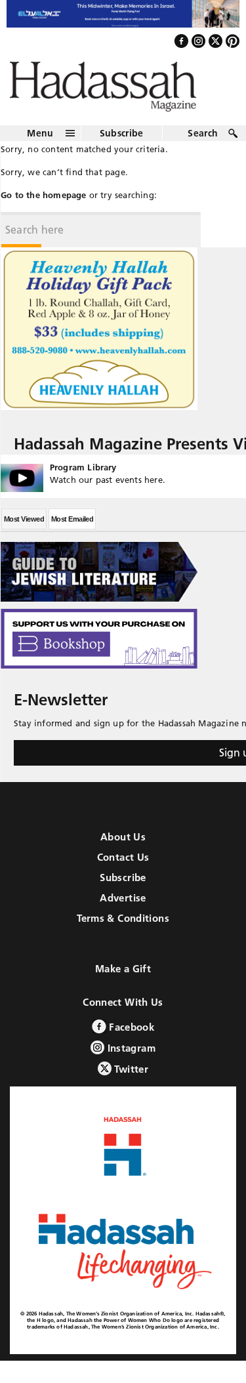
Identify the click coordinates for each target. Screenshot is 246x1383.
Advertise (123, 909)
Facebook (130, 1038)
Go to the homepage (44, 205)
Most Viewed (24, 530)
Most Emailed (72, 530)
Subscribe (122, 144)
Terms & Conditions (123, 929)
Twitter (130, 1080)
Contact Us (123, 868)
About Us (123, 848)
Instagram (129, 1059)
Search (203, 144)
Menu (40, 144)
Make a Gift (123, 980)
